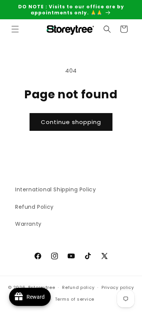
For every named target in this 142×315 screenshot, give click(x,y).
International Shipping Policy (55, 189)
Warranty (28, 224)
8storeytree (41, 287)
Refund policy (78, 287)
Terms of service (74, 299)
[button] (15, 29)
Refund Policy (34, 207)
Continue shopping (71, 122)
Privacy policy (117, 287)
